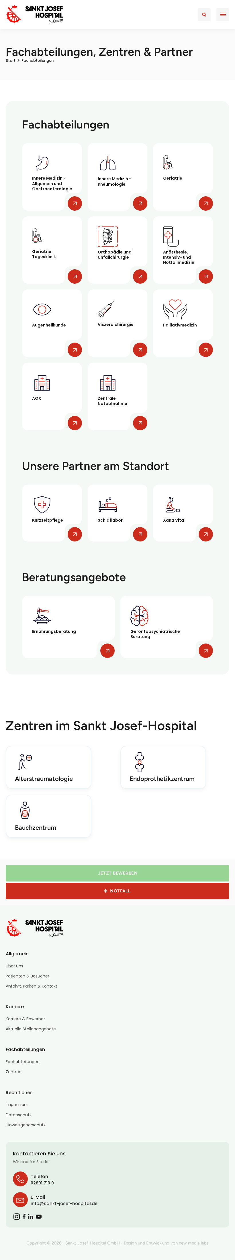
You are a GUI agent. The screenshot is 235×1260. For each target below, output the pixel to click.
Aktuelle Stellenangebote (31, 1029)
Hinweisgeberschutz (26, 1125)
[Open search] (204, 14)
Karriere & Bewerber (25, 1019)
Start (10, 60)
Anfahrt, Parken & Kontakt (31, 986)
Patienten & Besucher (27, 976)
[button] (117, 873)
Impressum (17, 1104)
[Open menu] (223, 14)
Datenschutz (19, 1115)
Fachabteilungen (23, 1062)
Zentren (13, 1072)
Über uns (14, 966)
